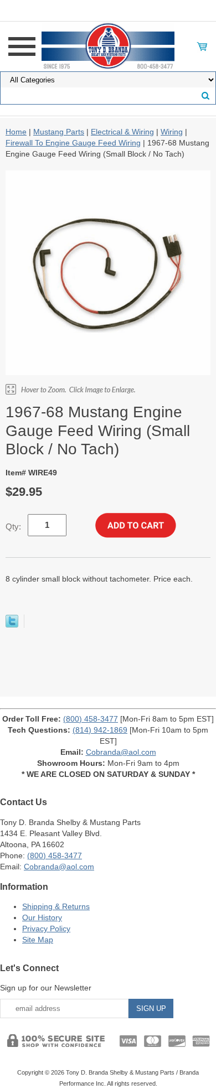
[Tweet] (12, 624)
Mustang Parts (58, 131)
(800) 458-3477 (90, 718)
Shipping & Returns (56, 906)
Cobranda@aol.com (121, 752)
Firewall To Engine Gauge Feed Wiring (73, 142)
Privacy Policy (46, 928)
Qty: (13, 526)
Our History (42, 917)
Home (16, 131)
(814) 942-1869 (100, 729)
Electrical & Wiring (122, 131)
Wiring (172, 131)
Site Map (37, 939)
